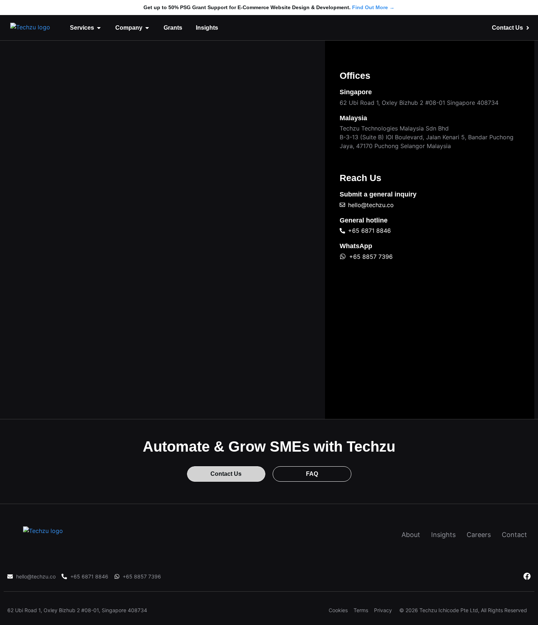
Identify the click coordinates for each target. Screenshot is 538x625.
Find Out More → (373, 7)
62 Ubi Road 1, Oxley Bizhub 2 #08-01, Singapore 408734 (77, 610)
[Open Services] (99, 27)
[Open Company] (147, 27)
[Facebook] (527, 576)
